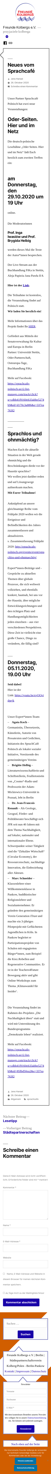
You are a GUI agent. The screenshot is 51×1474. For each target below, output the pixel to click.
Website (7, 1257)
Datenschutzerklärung (36, 1417)
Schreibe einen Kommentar (24, 86)
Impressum (23, 1371)
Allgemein (16, 1099)
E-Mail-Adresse (11, 1241)
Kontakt (9, 1371)
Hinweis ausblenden (25, 1461)
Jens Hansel (17, 79)
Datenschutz (38, 1371)
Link (26, 285)
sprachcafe (32, 1099)
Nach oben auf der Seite (25, 1444)
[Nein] (47, 1460)
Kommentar (9, 1187)
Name (7, 1225)
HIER (32, 326)
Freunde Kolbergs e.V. (19, 27)
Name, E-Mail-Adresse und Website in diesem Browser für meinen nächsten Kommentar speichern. (24, 1279)
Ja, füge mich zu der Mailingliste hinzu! (24, 1293)
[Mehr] (7, 37)
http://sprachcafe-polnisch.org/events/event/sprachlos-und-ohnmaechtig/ (26, 552)
